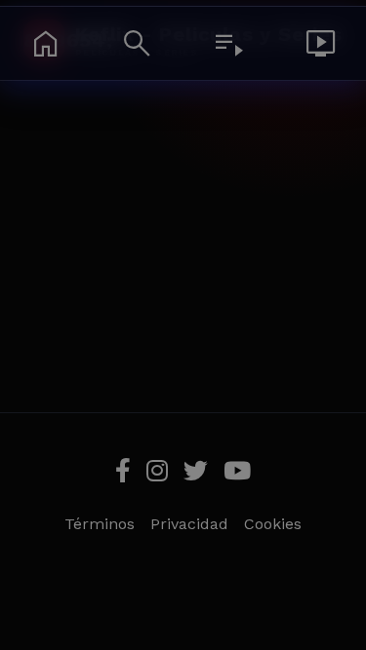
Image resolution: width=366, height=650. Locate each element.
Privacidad (189, 524)
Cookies (273, 524)
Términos (99, 524)
